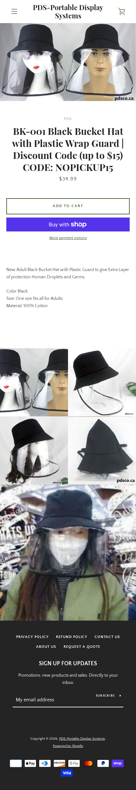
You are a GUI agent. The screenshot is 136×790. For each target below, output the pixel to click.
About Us (46, 647)
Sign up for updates (68, 663)
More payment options (68, 238)
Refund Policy (71, 637)
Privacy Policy (32, 637)
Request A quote (82, 647)
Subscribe (105, 696)
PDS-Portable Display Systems (68, 11)
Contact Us (107, 637)
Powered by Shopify (68, 746)
